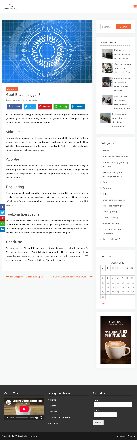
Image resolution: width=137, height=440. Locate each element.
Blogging (12, 89)
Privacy (54, 411)
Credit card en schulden (113, 199)
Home (53, 399)
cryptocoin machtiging (112, 205)
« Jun (102, 303)
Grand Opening (109, 211)
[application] (24, 409)
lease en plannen (110, 223)
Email (97, 410)
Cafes (105, 194)
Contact (54, 423)
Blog (104, 182)
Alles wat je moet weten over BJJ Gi (26, 276)
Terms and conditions (60, 417)
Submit (98, 422)
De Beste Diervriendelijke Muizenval (68, 276)
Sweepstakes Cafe (111, 239)
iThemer (131, 436)
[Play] (7, 417)
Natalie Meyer (31, 100)
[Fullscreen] (40, 417)
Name (97, 400)
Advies (105, 150)
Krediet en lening (110, 217)
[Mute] (36, 417)
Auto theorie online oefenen (115, 156)
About (53, 405)
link (63, 260)
